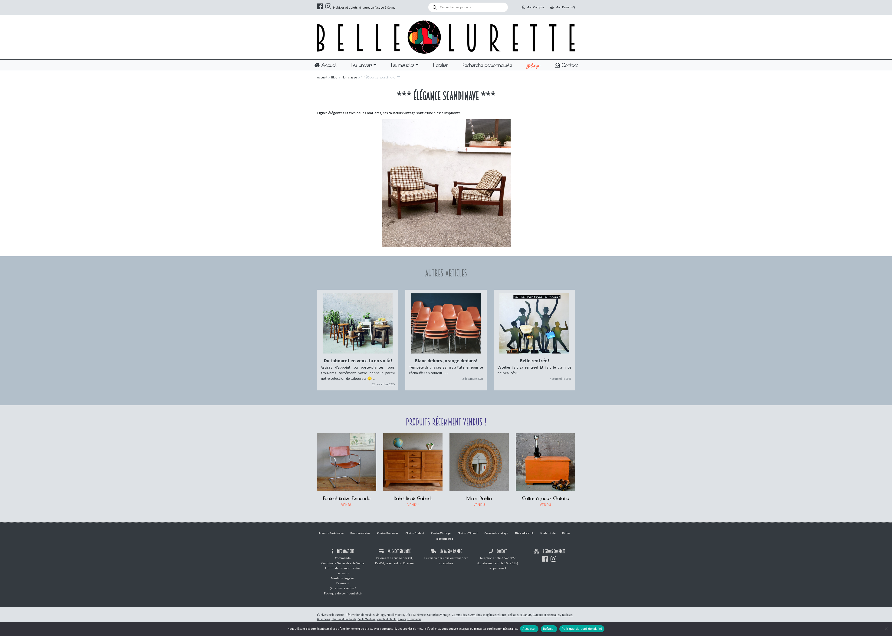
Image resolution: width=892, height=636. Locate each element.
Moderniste (548, 533)
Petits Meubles (366, 619)
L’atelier (440, 65)
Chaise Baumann (388, 533)
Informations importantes (343, 568)
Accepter (529, 628)
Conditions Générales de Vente (342, 563)
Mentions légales (343, 578)
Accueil (328, 65)
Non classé (349, 77)
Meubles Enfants (386, 619)
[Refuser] (886, 628)
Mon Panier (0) (565, 7)
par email (499, 568)
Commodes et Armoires (467, 615)
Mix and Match (524, 533)
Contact (569, 65)
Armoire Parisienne (331, 533)
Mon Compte (535, 7)
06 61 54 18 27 (505, 558)
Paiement (342, 583)
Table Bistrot (444, 538)
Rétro (566, 533)
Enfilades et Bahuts (519, 615)
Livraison (343, 573)
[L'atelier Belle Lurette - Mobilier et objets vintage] (446, 36)
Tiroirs (402, 619)
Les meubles (402, 65)
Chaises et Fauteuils (343, 619)
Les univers (361, 65)
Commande (343, 558)
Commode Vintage (496, 533)
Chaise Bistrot (414, 533)
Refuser (549, 628)
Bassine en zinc (360, 533)
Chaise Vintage (441, 533)
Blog (533, 65)
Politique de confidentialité (343, 593)
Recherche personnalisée (487, 65)
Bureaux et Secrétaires (546, 615)
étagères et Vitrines (494, 615)
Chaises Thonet (467, 533)
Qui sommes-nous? (343, 588)
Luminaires (414, 619)
